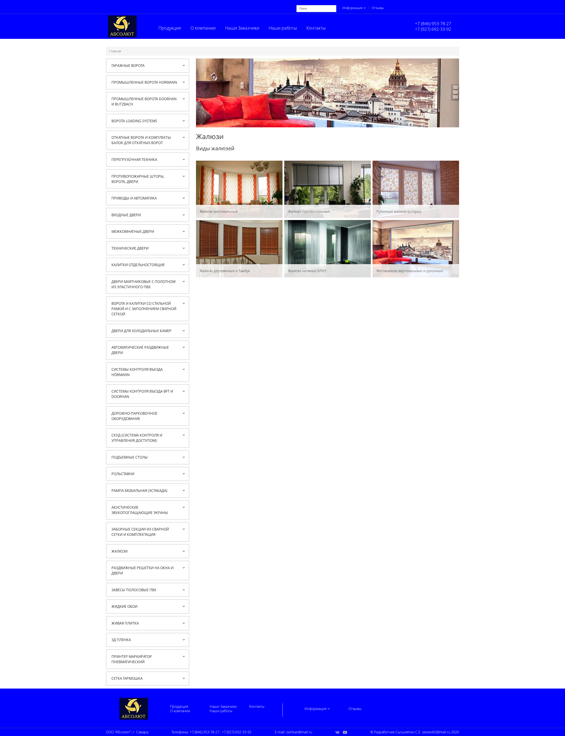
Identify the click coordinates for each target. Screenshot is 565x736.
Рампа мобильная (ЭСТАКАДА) (139, 490)
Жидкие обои (124, 606)
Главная (115, 51)
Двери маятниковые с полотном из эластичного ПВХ (143, 284)
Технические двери (130, 248)
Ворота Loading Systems (134, 121)
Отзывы (378, 8)
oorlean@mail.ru (299, 732)
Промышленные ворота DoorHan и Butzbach (144, 101)
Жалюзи (119, 551)
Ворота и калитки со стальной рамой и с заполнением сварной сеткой (143, 308)
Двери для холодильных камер (141, 330)
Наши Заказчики (242, 28)
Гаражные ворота (128, 65)
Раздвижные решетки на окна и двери (142, 570)
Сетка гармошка (127, 678)
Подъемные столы (129, 457)
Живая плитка (125, 623)
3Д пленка (121, 639)
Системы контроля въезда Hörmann (137, 372)
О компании (203, 28)
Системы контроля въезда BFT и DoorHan (142, 394)
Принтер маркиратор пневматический (131, 659)
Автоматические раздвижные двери (140, 350)
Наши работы (283, 28)
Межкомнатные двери (132, 231)
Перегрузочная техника (134, 159)
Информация (352, 8)
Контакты (316, 28)
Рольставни (122, 473)
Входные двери (126, 215)
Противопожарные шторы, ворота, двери (137, 179)
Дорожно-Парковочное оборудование (134, 416)
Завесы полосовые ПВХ (133, 589)
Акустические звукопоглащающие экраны (139, 510)
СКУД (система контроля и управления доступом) (136, 438)
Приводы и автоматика (134, 198)
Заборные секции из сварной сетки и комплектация (140, 532)
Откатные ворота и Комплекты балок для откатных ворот (141, 140)
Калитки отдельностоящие (138, 264)
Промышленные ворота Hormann (144, 82)
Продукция (169, 28)
